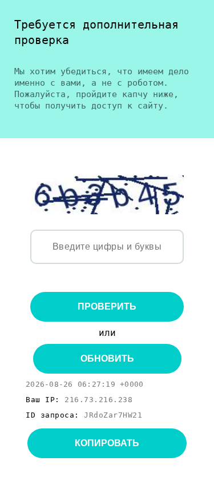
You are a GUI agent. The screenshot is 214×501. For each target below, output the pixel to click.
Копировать (107, 443)
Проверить (107, 306)
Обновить (107, 358)
